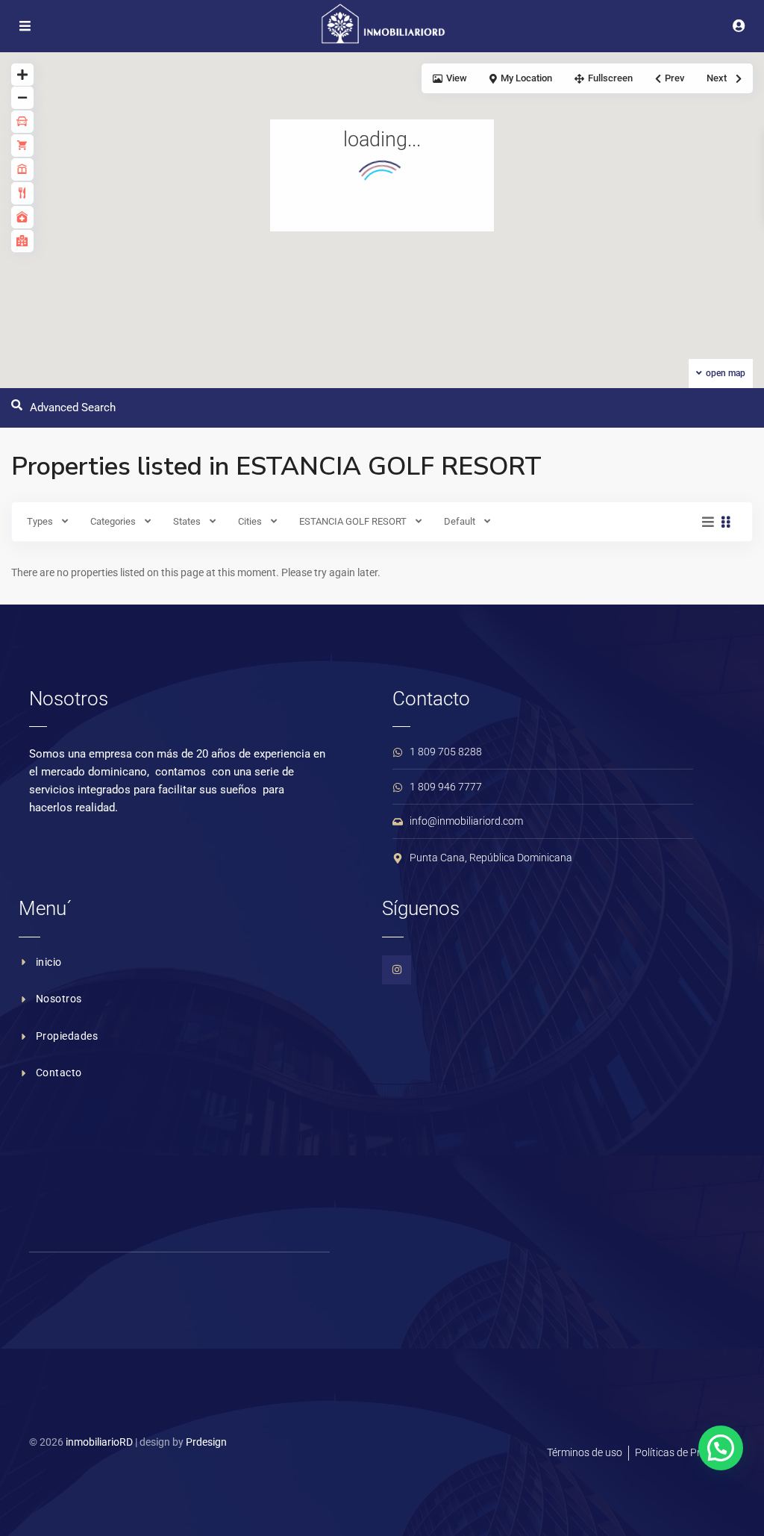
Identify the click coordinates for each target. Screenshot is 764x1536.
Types (40, 521)
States (187, 521)
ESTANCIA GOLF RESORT (353, 521)
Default (459, 521)
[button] (720, 1448)
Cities (250, 521)
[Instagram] (396, 969)
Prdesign (206, 1442)
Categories (113, 521)
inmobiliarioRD (99, 1442)
